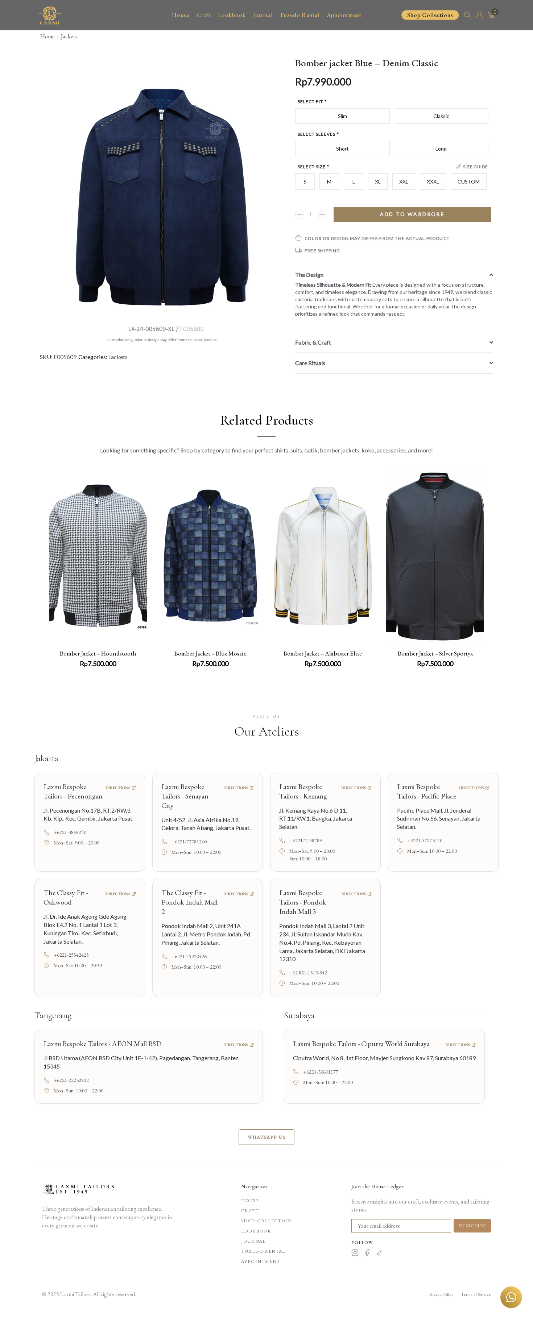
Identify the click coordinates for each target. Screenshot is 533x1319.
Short (342, 149)
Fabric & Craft (313, 342)
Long (441, 149)
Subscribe (472, 1226)
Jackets (69, 36)
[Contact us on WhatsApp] (511, 1297)
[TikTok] (379, 1254)
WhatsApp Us (266, 1137)
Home (47, 36)
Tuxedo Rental (263, 1251)
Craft (250, 1211)
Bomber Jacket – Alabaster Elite (323, 653)
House (250, 1201)
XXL (403, 181)
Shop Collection (266, 1221)
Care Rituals (310, 362)
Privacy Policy (440, 1294)
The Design (309, 274)
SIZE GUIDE (475, 166)
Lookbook (256, 1231)
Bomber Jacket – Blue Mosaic (210, 653)
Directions (118, 787)
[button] (467, 14)
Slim (342, 116)
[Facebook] (367, 1254)
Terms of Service (476, 1294)
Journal (253, 1241)
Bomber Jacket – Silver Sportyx (435, 653)
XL (378, 181)
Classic (441, 116)
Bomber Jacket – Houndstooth (98, 653)
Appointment (260, 1261)
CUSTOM (469, 181)
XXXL (433, 181)
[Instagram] (355, 1254)
